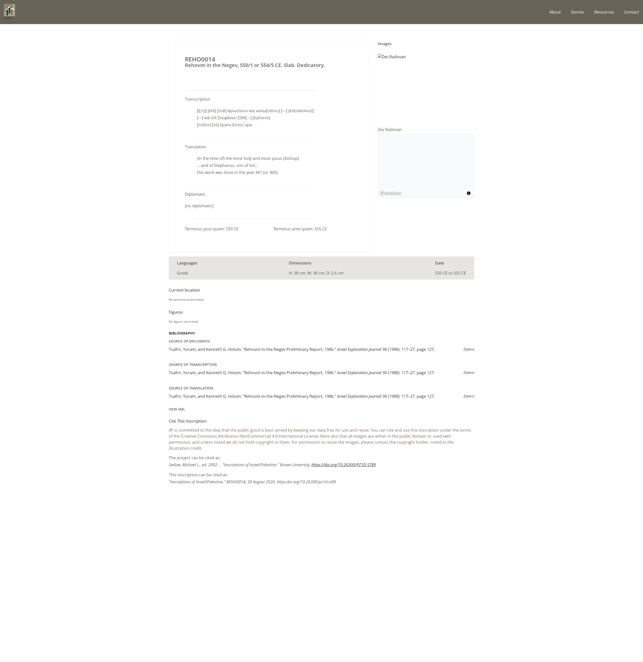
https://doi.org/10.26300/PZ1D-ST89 (343, 465)
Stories (577, 12)
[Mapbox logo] (390, 193)
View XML (177, 409)
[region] (426, 166)
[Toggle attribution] (469, 193)
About (555, 12)
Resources (604, 12)
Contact (631, 12)
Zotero (468, 349)
